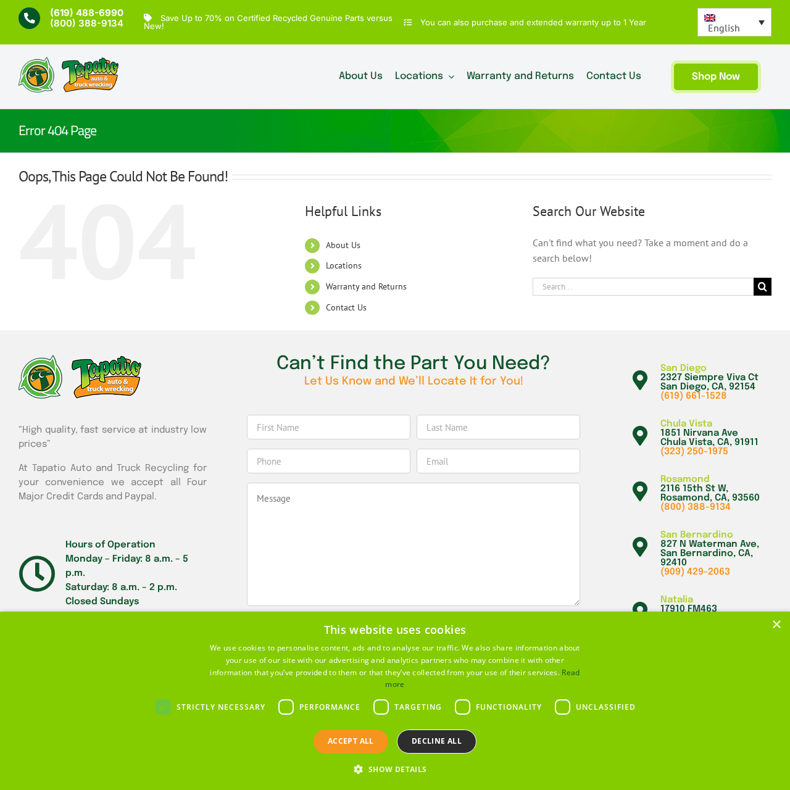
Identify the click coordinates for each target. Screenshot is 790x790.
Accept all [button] (351, 741)
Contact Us (346, 307)
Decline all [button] (437, 741)
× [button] (776, 625)
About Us (343, 245)
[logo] (69, 62)
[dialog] (395, 701)
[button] (394, 769)
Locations (344, 265)
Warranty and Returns (366, 286)
